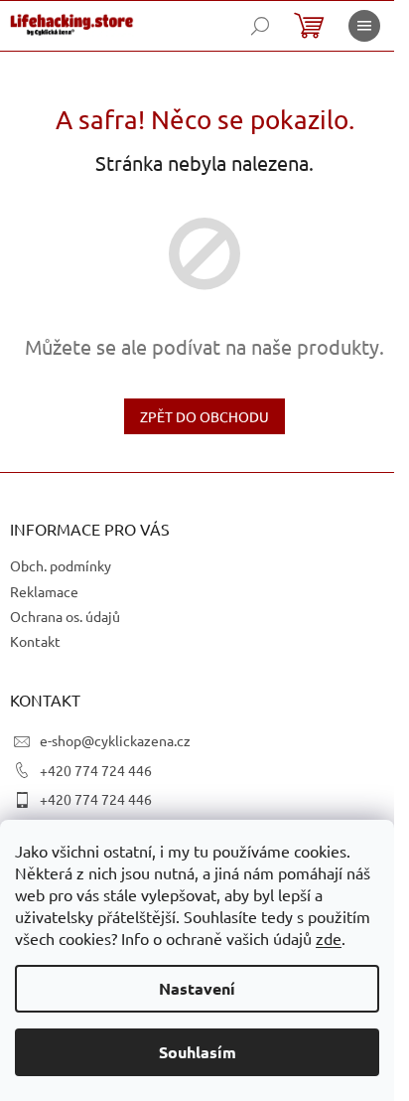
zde (328, 938)
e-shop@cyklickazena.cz (115, 740)
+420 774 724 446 (96, 770)
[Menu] (364, 26)
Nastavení (197, 988)
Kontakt (35, 641)
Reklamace (44, 591)
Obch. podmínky (60, 565)
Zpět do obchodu (204, 416)
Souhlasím (197, 1051)
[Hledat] (260, 26)
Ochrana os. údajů (65, 616)
